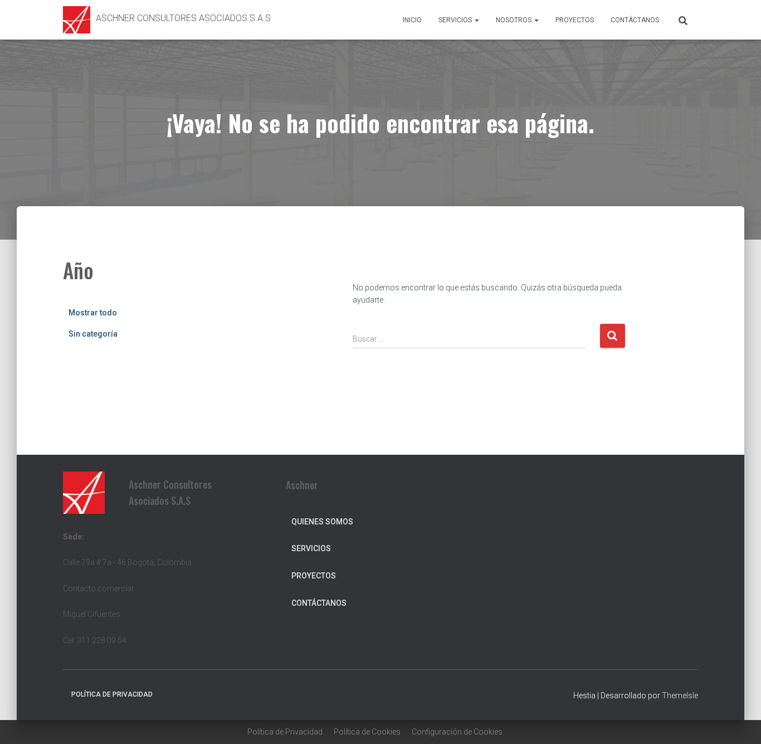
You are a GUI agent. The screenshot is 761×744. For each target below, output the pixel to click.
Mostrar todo (93, 312)
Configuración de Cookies (457, 731)
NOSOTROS (514, 20)
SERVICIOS (456, 20)
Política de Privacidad (285, 731)
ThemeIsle (680, 695)
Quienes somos (322, 521)
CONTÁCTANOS (635, 20)
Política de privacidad (112, 694)
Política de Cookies (367, 731)
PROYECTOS (574, 20)
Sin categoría (93, 333)
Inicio (412, 20)
